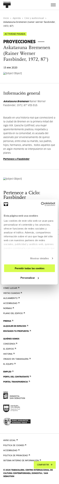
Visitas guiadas (11, 293)
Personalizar (27, 277)
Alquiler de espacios (14, 326)
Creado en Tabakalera (16, 359)
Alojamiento (10, 298)
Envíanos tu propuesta (16, 331)
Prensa (7, 321)
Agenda (17, 18)
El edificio (8, 349)
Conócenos (9, 344)
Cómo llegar (10, 288)
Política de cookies (13, 446)
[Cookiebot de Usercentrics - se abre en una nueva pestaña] (41, 204)
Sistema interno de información (21, 461)
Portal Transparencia (15, 382)
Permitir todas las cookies (29, 268)
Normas (7, 308)
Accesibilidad (10, 303)
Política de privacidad (15, 456)
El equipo (8, 364)
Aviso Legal (9, 440)
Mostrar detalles (39, 258)
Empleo (7, 372)
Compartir (43, 465)
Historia (7, 354)
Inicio (6, 18)
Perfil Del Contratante (16, 377)
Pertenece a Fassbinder (16, 159)
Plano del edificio (13, 314)
